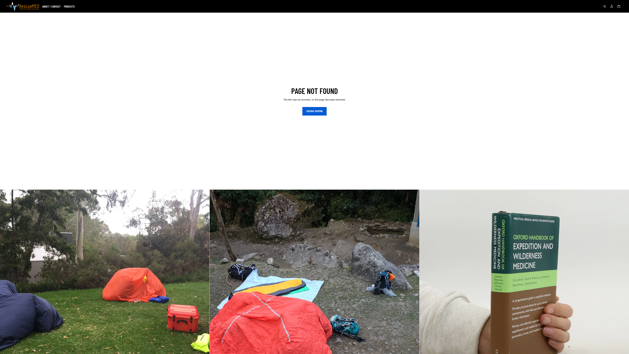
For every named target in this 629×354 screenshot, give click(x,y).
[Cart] (618, 6)
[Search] (604, 6)
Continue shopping (314, 111)
